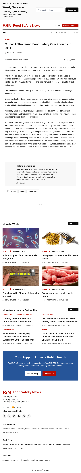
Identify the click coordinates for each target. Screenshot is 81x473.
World (7, 39)
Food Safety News (43, 470)
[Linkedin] (59, 32)
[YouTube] (62, 32)
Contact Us (14, 460)
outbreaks (58, 429)
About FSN (49, 374)
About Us (6, 460)
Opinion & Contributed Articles (43, 429)
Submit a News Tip (9, 448)
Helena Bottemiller (15, 52)
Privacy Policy (24, 460)
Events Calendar (49, 444)
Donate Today (32, 374)
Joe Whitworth (11, 262)
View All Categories (9, 433)
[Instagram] (57, 32)
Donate (47, 460)
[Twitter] (54, 32)
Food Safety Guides (23, 429)
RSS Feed (21, 448)
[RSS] (65, 32)
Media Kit (34, 460)
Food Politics (47, 315)
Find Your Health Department (13, 444)
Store (41, 460)
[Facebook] (51, 32)
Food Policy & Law (9, 429)
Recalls (66, 429)
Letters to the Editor (63, 444)
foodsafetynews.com (10, 397)
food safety (33, 191)
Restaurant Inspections (33, 444)
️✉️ (6, 407)
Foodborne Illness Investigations (17, 315)
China (22, 191)
